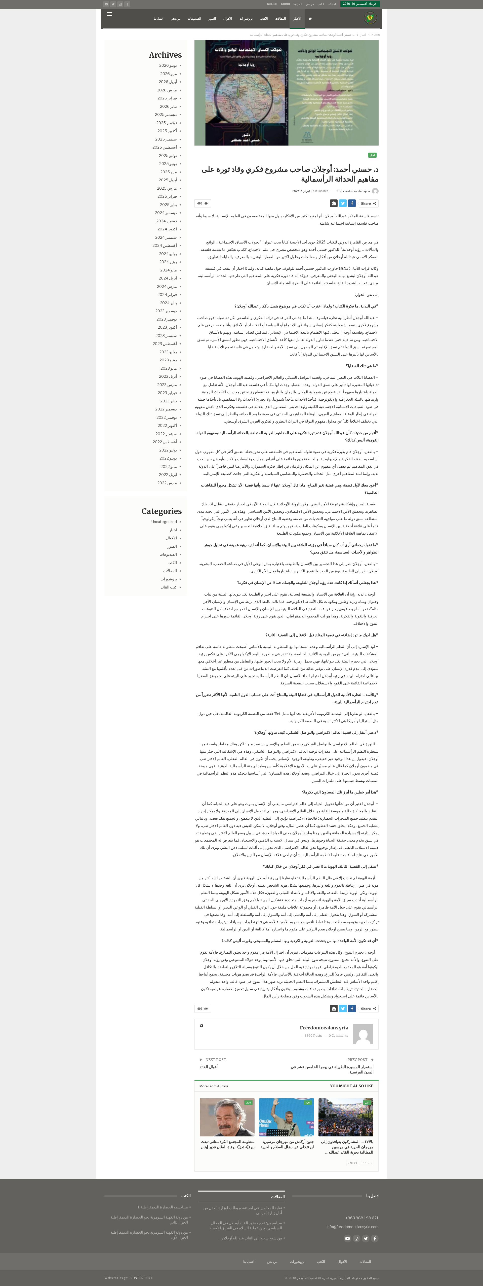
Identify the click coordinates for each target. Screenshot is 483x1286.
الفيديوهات (194, 18)
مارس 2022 (167, 483)
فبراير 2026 (167, 98)
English (271, 4)
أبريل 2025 (168, 180)
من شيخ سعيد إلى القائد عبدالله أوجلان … (250, 1238)
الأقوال (227, 18)
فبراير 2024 (167, 294)
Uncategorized (164, 521)
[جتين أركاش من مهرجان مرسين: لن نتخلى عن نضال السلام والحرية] (286, 1117)
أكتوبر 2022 (167, 425)
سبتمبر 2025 (166, 139)
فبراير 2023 (167, 393)
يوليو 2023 (168, 352)
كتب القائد (169, 587)
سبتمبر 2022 (166, 434)
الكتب (321, 4)
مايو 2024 (168, 270)
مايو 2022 (168, 466)
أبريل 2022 (168, 474)
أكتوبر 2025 (167, 131)
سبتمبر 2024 (166, 237)
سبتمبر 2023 (166, 335)
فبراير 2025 (167, 196)
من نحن (310, 4)
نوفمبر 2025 (166, 123)
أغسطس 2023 (165, 343)
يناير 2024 (168, 303)
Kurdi (285, 4)
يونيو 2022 (168, 458)
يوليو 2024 (168, 254)
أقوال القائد (208, 1066)
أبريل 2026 (168, 82)
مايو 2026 (168, 74)
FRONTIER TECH (140, 1278)
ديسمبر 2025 (166, 114)
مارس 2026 (167, 90)
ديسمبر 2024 (166, 213)
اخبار (372, 155)
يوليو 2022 (168, 450)
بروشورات (246, 18)
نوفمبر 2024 (166, 221)
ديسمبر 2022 (166, 409)
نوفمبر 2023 (166, 319)
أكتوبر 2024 (167, 229)
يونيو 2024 (168, 262)
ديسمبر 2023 (166, 311)
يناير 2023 (168, 401)
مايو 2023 (168, 368)
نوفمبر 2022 (166, 417)
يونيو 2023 (168, 360)
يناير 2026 (168, 106)
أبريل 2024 (168, 278)
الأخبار (297, 18)
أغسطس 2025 (164, 147)
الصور (212, 18)
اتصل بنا (298, 4)
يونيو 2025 (168, 163)
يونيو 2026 (168, 65)
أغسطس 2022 (165, 442)
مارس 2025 (167, 188)
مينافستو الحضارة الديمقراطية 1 (163, 1207)
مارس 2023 (167, 385)
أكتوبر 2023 (167, 327)
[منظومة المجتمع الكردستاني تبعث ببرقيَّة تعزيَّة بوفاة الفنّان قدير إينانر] (227, 1117)
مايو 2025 (168, 172)
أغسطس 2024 (164, 245)
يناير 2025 (168, 204)
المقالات (332, 4)
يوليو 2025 (168, 155)
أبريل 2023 (168, 376)
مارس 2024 (167, 286)
